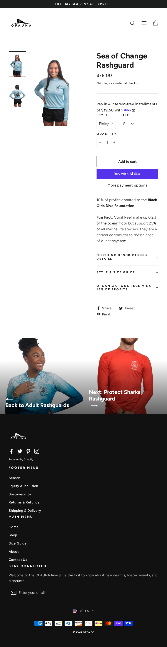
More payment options (127, 185)
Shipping (103, 83)
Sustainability (20, 494)
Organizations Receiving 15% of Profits (124, 287)
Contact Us (18, 560)
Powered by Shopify (21, 459)
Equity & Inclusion (23, 486)
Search (14, 478)
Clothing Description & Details (122, 256)
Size (125, 115)
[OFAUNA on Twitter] (19, 451)
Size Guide (18, 543)
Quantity (107, 133)
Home (14, 527)
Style (102, 115)
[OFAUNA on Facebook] (11, 451)
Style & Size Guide (116, 272)
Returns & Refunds (24, 502)
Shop (13, 535)
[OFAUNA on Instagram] (36, 451)
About (14, 551)
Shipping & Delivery (25, 510)
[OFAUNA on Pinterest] (28, 451)
